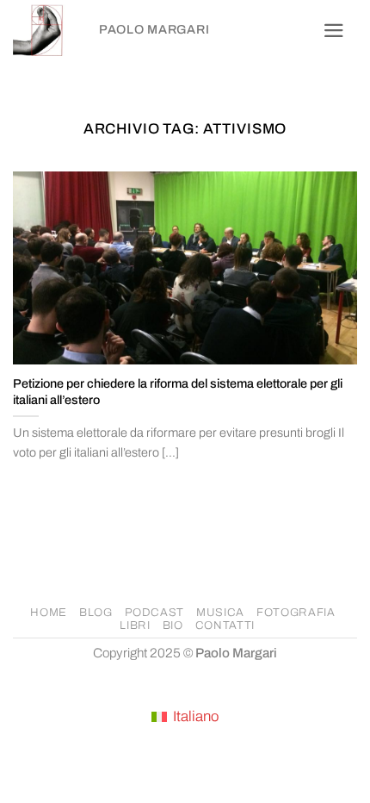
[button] (334, 31)
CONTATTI (225, 625)
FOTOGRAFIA (296, 613)
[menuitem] (185, 718)
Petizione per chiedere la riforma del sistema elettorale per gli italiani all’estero (177, 392)
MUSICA (220, 613)
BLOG (96, 613)
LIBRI (135, 625)
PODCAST (155, 613)
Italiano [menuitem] (196, 716)
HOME (48, 613)
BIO (173, 625)
